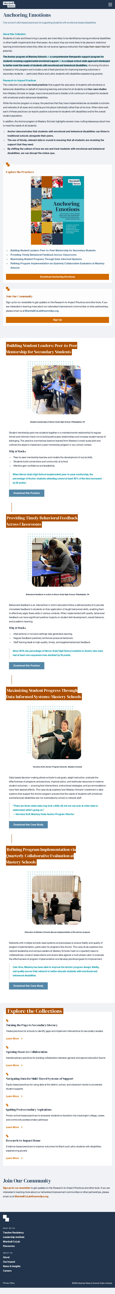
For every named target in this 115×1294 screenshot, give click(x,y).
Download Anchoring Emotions (57, 277)
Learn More (12, 1038)
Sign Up (57, 320)
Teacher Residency (13, 1233)
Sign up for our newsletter (17, 1188)
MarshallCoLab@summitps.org (42, 311)
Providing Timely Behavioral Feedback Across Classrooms (43, 255)
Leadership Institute (13, 1237)
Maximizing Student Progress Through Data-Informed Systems (46, 259)
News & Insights (12, 1266)
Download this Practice (26, 493)
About (6, 1257)
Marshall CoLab (11, 1241)
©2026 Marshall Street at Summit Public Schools (92, 1283)
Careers (7, 1271)
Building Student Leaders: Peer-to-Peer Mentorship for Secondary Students (53, 250)
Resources (9, 1246)
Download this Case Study (28, 825)
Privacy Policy (9, 1283)
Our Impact (9, 1262)
